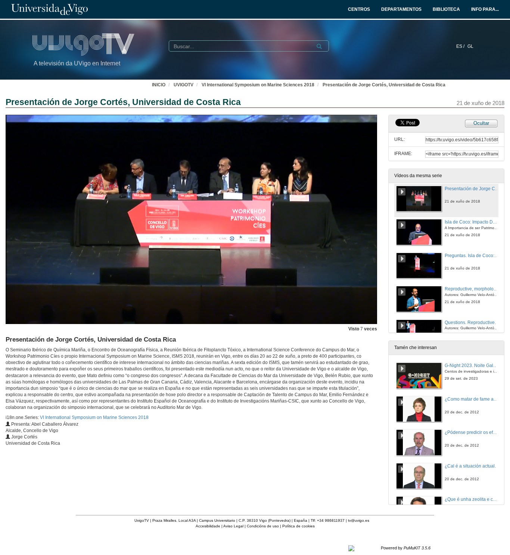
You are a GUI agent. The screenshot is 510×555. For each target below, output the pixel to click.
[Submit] (319, 46)
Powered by (405, 548)
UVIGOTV (183, 84)
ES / (461, 46)
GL (470, 46)
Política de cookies (298, 526)
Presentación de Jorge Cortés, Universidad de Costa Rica (384, 84)
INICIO (158, 84)
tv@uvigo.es (358, 520)
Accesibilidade (208, 526)
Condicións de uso (263, 526)
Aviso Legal (233, 526)
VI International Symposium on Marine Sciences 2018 (258, 84)
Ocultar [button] (481, 123)
